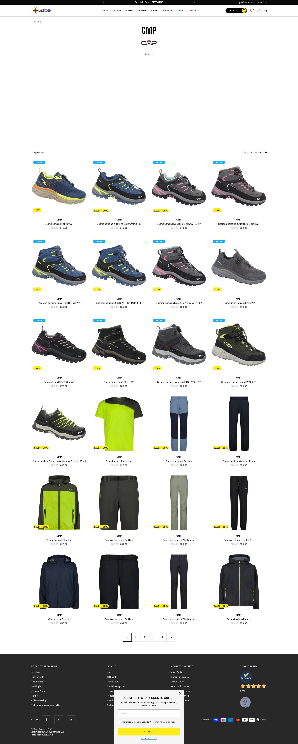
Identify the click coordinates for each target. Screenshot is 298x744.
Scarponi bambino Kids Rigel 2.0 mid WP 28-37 (119, 303)
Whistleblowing (38, 700)
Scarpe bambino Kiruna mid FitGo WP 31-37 (179, 382)
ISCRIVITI (149, 732)
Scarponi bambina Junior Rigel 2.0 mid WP (239, 224)
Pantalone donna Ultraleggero (239, 540)
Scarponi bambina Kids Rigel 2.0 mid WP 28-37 (179, 303)
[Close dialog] (180, 693)
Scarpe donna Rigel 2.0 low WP (59, 382)
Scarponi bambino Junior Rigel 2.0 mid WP (59, 303)
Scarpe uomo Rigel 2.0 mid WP (119, 382)
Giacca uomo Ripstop (59, 619)
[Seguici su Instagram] (58, 719)
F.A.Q (109, 672)
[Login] (258, 10)
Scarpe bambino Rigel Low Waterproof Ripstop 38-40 (59, 461)
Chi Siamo (36, 672)
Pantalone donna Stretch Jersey (239, 461)
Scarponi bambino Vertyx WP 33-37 (239, 382)
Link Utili (113, 666)
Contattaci (248, 2)
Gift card (111, 677)
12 (162, 637)
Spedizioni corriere (180, 677)
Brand (154, 10)
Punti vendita (37, 677)
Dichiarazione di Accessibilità (45, 705)
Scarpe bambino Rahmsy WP (59, 224)
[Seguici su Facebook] (46, 719)
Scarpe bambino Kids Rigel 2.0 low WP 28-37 (119, 224)
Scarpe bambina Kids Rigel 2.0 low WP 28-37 (179, 224)
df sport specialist (44, 666)
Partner (34, 696)
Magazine (168, 10)
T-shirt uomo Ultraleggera (119, 461)
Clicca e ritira (177, 682)
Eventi (181, 10)
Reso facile (177, 672)
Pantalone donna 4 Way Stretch (179, 540)
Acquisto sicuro (182, 666)
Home (33, 22)
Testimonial (37, 682)
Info (147, 54)
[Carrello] (265, 10)
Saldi (193, 10)
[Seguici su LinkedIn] (71, 719)
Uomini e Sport (38, 691)
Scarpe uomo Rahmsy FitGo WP (239, 303)
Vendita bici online (180, 686)
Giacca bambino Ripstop (59, 540)
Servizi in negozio (116, 686)
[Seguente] (170, 637)
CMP (59, 220)
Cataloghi (36, 686)
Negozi (263, 2)
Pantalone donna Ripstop (179, 461)
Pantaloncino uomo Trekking (119, 540)
